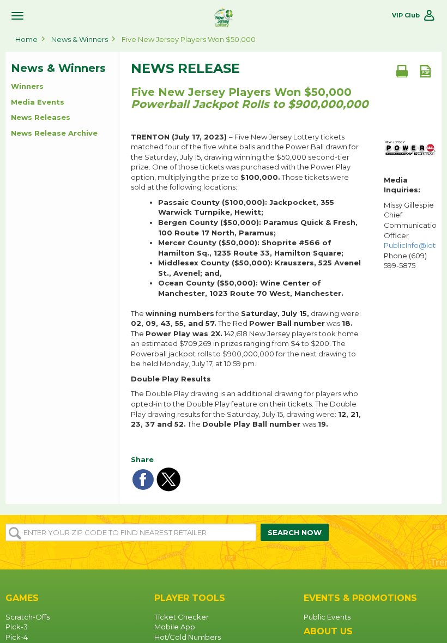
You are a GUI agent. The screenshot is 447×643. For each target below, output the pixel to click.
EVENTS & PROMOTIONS (360, 598)
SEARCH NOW (295, 532)
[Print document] (402, 71)
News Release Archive (54, 133)
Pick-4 (16, 637)
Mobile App (174, 626)
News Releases (40, 117)
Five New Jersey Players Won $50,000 (189, 39)
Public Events (327, 616)
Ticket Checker (181, 616)
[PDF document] (425, 71)
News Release (185, 69)
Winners (27, 86)
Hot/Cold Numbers (187, 637)
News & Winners (79, 39)
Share (142, 459)
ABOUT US (328, 631)
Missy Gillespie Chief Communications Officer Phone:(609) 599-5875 (410, 235)
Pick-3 (16, 626)
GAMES (22, 598)
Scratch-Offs (27, 616)
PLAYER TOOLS (189, 598)
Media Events (37, 102)
